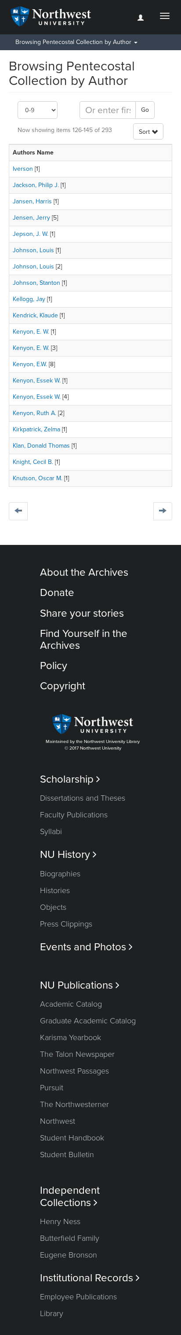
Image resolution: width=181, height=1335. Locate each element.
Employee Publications (78, 1297)
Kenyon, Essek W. (37, 380)
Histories (55, 890)
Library (51, 1313)
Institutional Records (90, 1278)
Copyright (62, 686)
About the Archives (84, 572)
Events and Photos (86, 947)
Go (145, 110)
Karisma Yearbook (70, 1037)
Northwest (57, 1121)
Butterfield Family (69, 1238)
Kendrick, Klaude (35, 315)
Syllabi (51, 831)
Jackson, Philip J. (36, 185)
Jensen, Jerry (31, 217)
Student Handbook (72, 1138)
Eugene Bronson (68, 1255)
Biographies (60, 874)
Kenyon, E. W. (31, 331)
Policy (53, 665)
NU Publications (79, 985)
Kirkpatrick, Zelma (36, 429)
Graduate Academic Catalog (88, 1021)
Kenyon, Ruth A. (34, 413)
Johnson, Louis (33, 250)
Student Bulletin (67, 1154)
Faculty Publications (74, 815)
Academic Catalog (71, 1004)
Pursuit (51, 1087)
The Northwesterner (74, 1104)
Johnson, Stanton (36, 283)
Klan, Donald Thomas (41, 445)
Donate (57, 592)
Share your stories (82, 613)
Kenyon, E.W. (30, 364)
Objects (53, 907)
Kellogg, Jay (29, 299)
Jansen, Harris (32, 201)
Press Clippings (66, 924)
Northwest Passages (74, 1071)
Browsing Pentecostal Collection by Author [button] (74, 42)
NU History (68, 854)
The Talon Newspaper (77, 1054)
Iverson (23, 169)
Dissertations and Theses (82, 798)
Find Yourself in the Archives (83, 639)
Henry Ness (60, 1221)
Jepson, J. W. (30, 234)
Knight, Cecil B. (33, 462)
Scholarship (70, 779)
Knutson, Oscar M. (37, 478)
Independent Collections (70, 1196)
